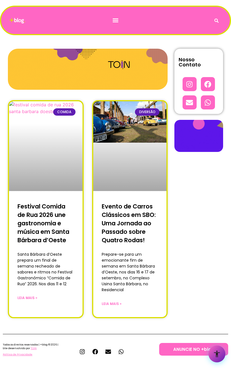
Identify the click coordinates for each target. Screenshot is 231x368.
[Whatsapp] (208, 102)
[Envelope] (190, 102)
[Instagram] (190, 84)
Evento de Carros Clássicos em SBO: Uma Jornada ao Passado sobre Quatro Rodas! (129, 223)
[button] (115, 20)
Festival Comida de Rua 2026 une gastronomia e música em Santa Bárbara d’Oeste (43, 223)
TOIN (34, 348)
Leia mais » (27, 297)
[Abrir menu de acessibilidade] (216, 353)
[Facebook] (208, 84)
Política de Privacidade (17, 354)
